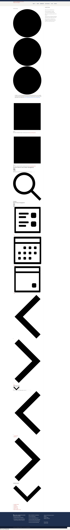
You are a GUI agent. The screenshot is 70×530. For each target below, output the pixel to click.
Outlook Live (16, 507)
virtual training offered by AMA (28, 97)
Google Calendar (16, 504)
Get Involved (47, 3)
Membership (42, 3)
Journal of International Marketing (34, 520)
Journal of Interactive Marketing (34, 522)
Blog (52, 3)
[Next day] (27, 382)
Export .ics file (16, 508)
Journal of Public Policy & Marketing (34, 519)
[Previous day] (27, 338)
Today (14, 384)
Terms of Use (46, 523)
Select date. (22, 390)
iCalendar (15, 505)
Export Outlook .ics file (17, 509)
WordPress (28, 527)
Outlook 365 (16, 506)
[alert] (27, 116)
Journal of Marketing (32, 516)
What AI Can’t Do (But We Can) (49, 9)
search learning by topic (37, 97)
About (34, 3)
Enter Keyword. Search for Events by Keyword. (20, 171)
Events (38, 3)
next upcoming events (32, 132)
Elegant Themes (19, 527)
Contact (55, 3)
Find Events (14, 201)
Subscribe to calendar (16, 483)
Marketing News (17, 516)
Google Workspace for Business (18, 517)
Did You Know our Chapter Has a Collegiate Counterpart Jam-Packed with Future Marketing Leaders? (50, 20)
